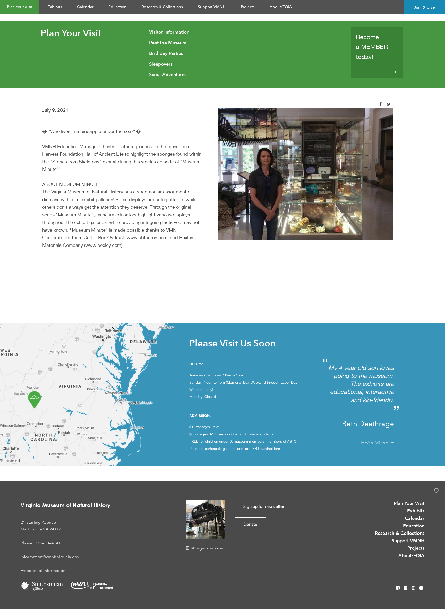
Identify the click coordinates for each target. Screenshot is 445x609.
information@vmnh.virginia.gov (50, 556)
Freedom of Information (43, 570)
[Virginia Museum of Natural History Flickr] (406, 588)
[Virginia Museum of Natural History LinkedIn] (421, 588)
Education (117, 7)
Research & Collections (162, 7)
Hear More (376, 442)
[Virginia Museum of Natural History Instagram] (414, 588)
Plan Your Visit (19, 7)
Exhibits (55, 7)
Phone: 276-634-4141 (41, 542)
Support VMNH (212, 7)
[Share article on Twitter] (389, 104)
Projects (248, 7)
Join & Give (424, 7)
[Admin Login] (431, 491)
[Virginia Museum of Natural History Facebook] (398, 588)
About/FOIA (281, 7)
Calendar (85, 7)
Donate (250, 524)
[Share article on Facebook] (380, 104)
